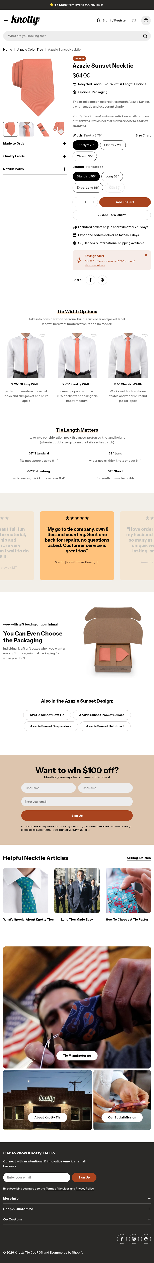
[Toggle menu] (5, 20)
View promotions (95, 265)
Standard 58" (86, 176)
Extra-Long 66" (88, 187)
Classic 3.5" (85, 156)
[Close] (146, 255)
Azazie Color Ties (30, 49)
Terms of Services (58, 1188)
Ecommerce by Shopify (66, 1252)
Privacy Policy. (85, 1188)
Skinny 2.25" (113, 145)
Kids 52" (117, 189)
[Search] (145, 36)
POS (39, 1252)
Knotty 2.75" (85, 145)
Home (7, 49)
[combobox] (77, 36)
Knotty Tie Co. (25, 1252)
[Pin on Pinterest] (102, 280)
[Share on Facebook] (90, 280)
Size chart (143, 135)
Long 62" (112, 176)
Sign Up (77, 816)
